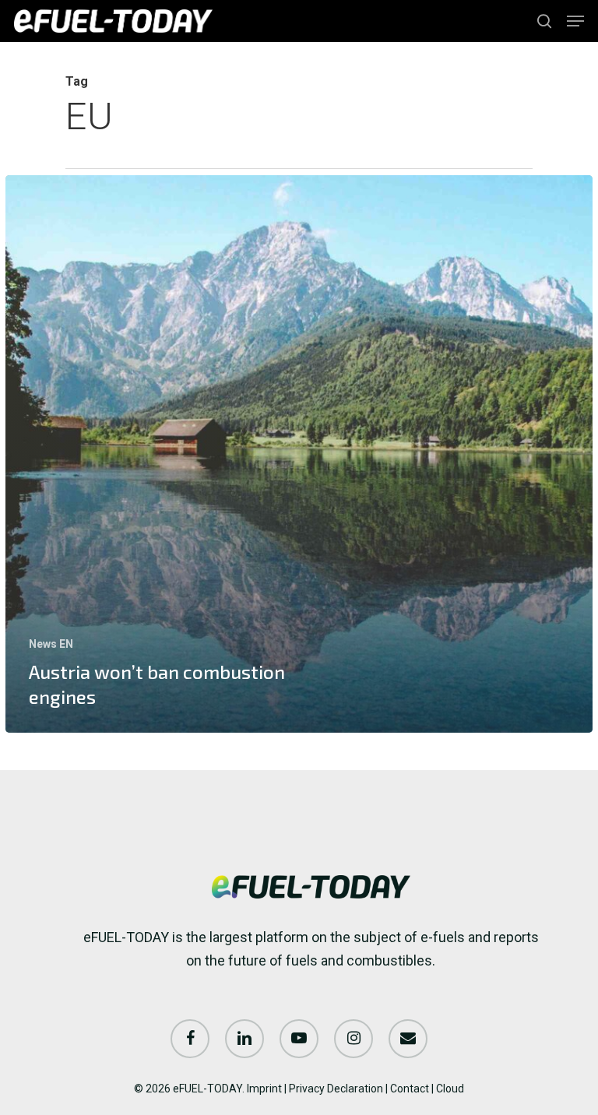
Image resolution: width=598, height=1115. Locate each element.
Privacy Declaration (336, 1088)
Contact (409, 1088)
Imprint (264, 1088)
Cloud (450, 1088)
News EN (51, 644)
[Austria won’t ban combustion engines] (299, 454)
